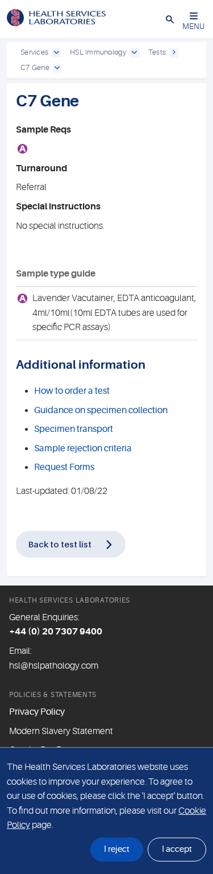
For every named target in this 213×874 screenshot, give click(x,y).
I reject (117, 849)
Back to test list (59, 544)
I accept (177, 849)
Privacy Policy (37, 712)
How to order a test (72, 391)
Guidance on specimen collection (101, 410)
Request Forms (64, 467)
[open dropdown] (56, 52)
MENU (193, 26)
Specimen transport (73, 429)
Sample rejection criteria (83, 448)
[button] (170, 19)
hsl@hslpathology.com (53, 666)
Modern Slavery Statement (61, 731)
